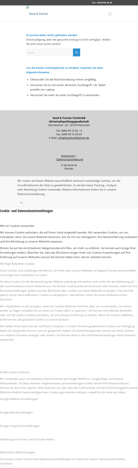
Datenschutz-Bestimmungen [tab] (17, 452)
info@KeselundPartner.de (73, 138)
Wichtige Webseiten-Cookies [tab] (17, 263)
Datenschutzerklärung (69, 159)
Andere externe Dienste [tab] (14, 372)
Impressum (68, 155)
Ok (21, 202)
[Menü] (110, 13)
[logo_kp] (37, 14)
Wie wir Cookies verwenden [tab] (17, 226)
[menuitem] (110, 13)
